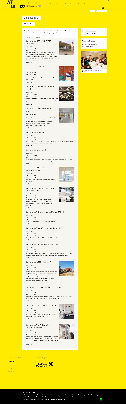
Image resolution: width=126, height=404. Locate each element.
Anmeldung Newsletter (107, 0)
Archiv (97, 3)
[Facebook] (103, 8)
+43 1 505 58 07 (12, 367)
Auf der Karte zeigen (88, 46)
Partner (72, 3)
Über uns (52, 3)
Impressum (11, 371)
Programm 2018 (61, 3)
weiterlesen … (30, 62)
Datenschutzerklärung (58, 399)
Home (93, 10)
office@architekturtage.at (15, 369)
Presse (80, 3)
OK (101, 399)
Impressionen (88, 3)
